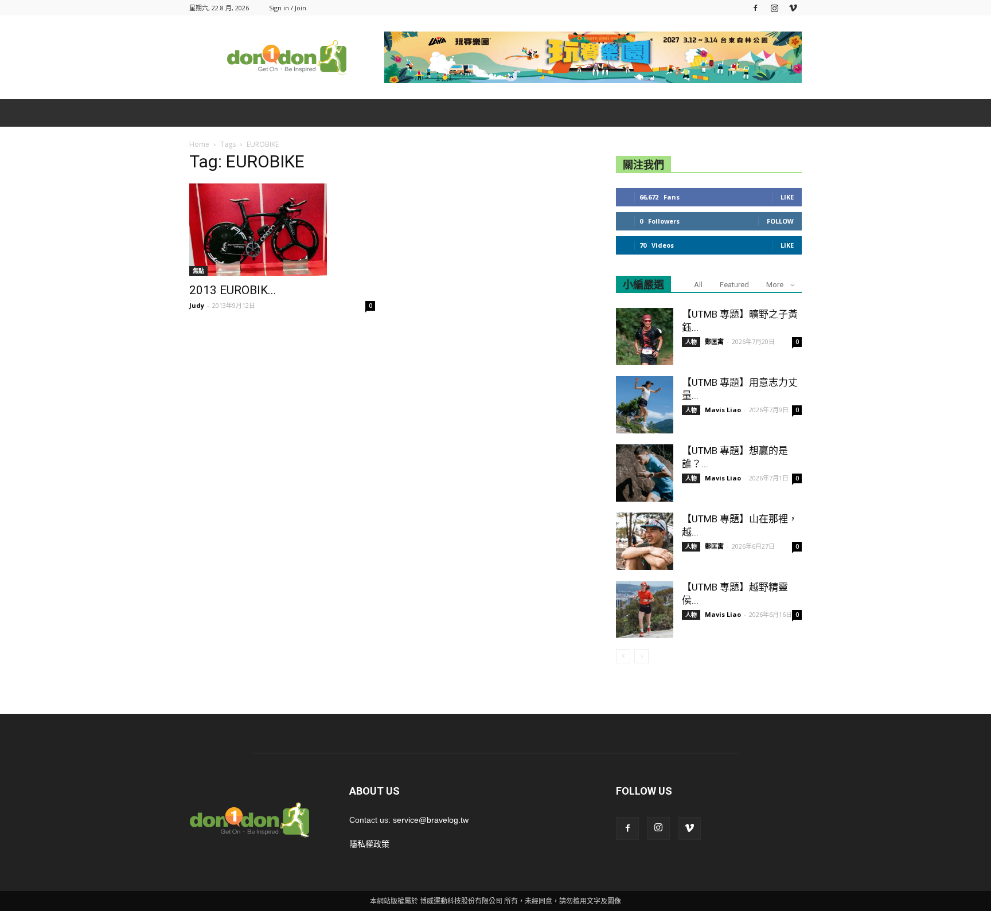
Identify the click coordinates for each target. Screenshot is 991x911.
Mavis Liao (723, 409)
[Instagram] (774, 7)
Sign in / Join (287, 7)
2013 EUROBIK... (232, 290)
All (698, 284)
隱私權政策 (369, 844)
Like (787, 197)
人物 (691, 342)
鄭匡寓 (714, 341)
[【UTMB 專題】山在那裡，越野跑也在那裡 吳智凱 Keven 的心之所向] (644, 541)
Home (199, 144)
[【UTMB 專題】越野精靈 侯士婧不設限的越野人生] (644, 609)
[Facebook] (755, 7)
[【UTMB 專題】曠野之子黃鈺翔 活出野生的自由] (644, 336)
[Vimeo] (793, 7)
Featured (734, 284)
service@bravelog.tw (431, 819)
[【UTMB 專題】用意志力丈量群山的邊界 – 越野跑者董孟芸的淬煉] (644, 404)
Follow (780, 221)
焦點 (198, 271)
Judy (196, 305)
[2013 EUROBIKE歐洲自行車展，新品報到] (282, 229)
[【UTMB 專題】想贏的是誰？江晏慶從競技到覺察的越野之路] (644, 473)
